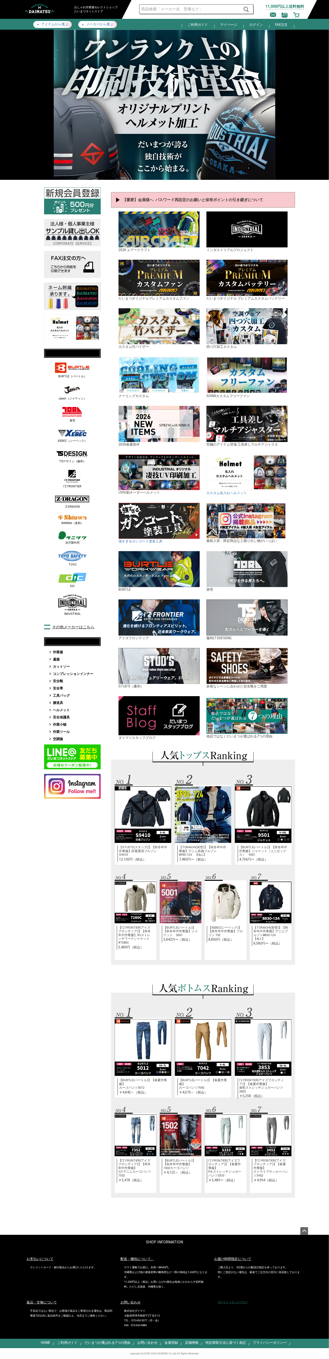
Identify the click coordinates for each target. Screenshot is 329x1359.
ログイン (256, 25)
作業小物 (59, 724)
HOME (45, 1343)
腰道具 (58, 703)
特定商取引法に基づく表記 (225, 1343)
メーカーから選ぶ (99, 24)
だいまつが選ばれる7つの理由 (107, 1343)
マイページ (228, 25)
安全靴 (58, 681)
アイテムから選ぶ (54, 24)
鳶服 (56, 659)
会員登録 (171, 1343)
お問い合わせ (147, 1343)
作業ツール (61, 732)
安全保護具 (61, 717)
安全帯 (58, 688)
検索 (246, 10)
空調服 (58, 739)
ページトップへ (304, 1231)
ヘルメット (61, 710)
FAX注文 (281, 25)
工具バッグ (61, 695)
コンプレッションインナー (73, 674)
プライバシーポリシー (270, 1343)
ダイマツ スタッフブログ (233, 1302)
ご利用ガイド (198, 25)
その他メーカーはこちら (73, 627)
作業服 (58, 652)
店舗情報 (191, 1343)
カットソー (61, 666)
